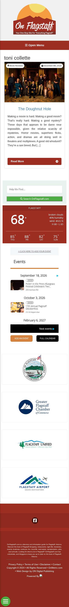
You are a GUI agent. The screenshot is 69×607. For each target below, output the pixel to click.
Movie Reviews (16, 66)
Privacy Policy (15, 564)
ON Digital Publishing (43, 571)
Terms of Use (31, 564)
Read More (17, 161)
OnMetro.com (55, 567)
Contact (57, 564)
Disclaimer (45, 564)
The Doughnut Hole (34, 109)
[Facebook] (35, 520)
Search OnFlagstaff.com (36, 198)
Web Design (23, 571)
